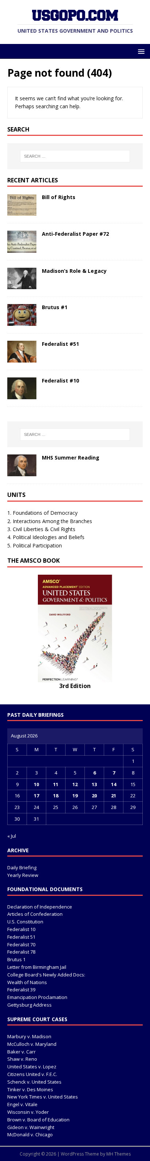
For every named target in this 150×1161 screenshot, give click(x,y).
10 (36, 784)
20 (94, 795)
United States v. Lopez (31, 1066)
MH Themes (118, 1154)
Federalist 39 (21, 989)
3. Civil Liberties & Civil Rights (41, 529)
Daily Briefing (21, 867)
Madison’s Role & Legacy (74, 270)
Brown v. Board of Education (38, 1119)
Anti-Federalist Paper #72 (75, 233)
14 (113, 784)
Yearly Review (22, 875)
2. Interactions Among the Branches (49, 521)
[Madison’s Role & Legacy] (21, 284)
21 (113, 795)
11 (55, 784)
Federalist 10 (21, 929)
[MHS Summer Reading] (21, 472)
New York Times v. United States (42, 1096)
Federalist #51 (60, 343)
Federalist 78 (21, 951)
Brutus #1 (54, 307)
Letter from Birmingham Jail (36, 967)
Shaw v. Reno (22, 1059)
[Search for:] (75, 156)
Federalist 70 (21, 944)
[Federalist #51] (21, 358)
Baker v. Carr (21, 1051)
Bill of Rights (58, 197)
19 (75, 795)
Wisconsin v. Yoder (28, 1112)
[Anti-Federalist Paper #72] (21, 248)
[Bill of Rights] (21, 211)
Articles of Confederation (35, 914)
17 (36, 795)
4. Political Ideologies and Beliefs (45, 537)
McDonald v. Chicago (30, 1134)
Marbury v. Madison (29, 1036)
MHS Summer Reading (70, 457)
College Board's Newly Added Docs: (46, 974)
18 (55, 795)
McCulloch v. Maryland (31, 1044)
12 (75, 784)
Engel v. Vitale (22, 1104)
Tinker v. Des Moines (30, 1089)
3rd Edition (75, 686)
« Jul (11, 836)
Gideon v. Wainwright (30, 1127)
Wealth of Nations (27, 982)
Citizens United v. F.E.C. (32, 1074)
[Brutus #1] (21, 321)
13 (94, 784)
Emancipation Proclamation (37, 997)
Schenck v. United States (34, 1082)
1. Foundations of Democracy (42, 512)
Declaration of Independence (39, 906)
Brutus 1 (16, 959)
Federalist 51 (21, 937)
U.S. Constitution (25, 921)
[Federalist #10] (21, 395)
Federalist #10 (60, 380)
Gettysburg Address (29, 1005)
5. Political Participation (34, 545)
